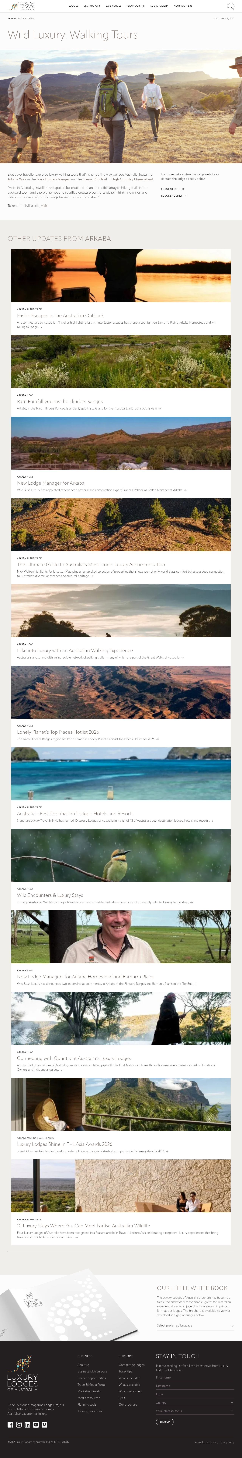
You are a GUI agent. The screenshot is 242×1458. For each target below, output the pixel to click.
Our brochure (128, 1404)
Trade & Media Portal (91, 1384)
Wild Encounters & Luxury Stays (50, 895)
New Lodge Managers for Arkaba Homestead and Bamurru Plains (85, 977)
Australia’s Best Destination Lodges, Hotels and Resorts (75, 814)
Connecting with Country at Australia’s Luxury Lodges (74, 1058)
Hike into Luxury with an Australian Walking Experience (75, 650)
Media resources (89, 1398)
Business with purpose (92, 1371)
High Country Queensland (132, 179)
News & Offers (183, 6)
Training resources (90, 1411)
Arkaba (12, 19)
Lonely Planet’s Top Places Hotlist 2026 (58, 732)
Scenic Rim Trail (95, 179)
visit (44, 206)
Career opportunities (92, 1378)
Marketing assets (89, 1391)
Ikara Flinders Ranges (53, 179)
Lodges (73, 6)
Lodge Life (51, 1405)
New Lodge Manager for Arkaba (51, 483)
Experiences (113, 6)
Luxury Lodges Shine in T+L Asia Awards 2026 (64, 1144)
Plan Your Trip (136, 6)
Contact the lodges (132, 1365)
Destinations (92, 6)
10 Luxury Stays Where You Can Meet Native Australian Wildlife (83, 1226)
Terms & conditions (205, 1442)
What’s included (129, 1378)
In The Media (26, 19)
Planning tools (87, 1404)
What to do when (130, 1391)
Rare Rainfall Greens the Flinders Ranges (60, 401)
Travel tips (125, 1371)
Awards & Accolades (40, 1138)
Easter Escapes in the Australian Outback (60, 316)
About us (83, 1365)
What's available (129, 1384)
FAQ (122, 1398)
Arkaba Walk (17, 179)
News (30, 395)
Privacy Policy (227, 1442)
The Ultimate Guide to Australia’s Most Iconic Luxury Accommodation (91, 565)
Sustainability (159, 6)
